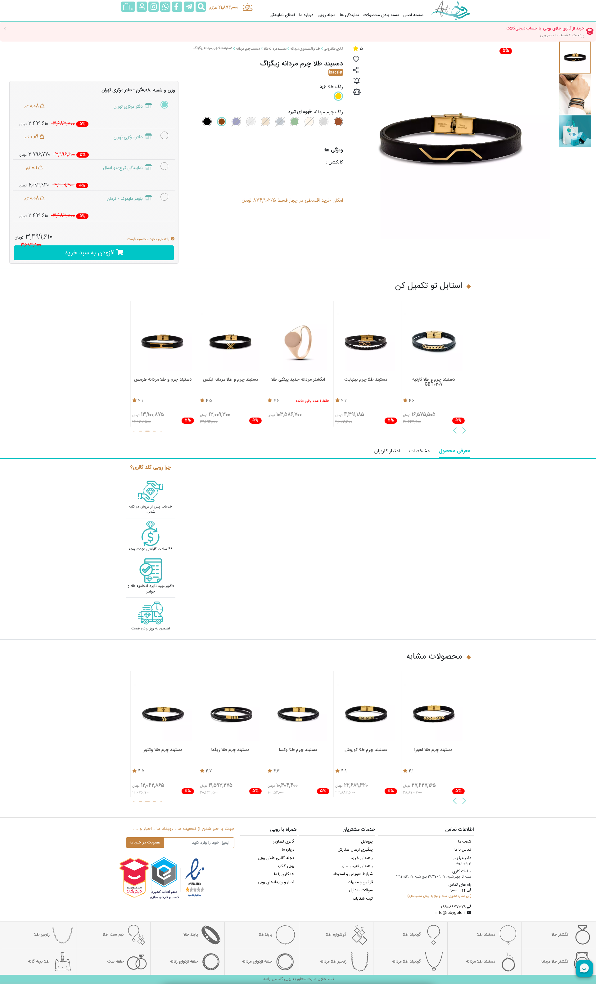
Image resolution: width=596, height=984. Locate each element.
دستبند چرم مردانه (248, 48)
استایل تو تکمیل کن (428, 286)
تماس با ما (462, 850)
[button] (464, 431)
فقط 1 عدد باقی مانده (312, 401)
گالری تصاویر (283, 842)
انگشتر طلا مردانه (554, 962)
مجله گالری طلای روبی (276, 858)
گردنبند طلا (412, 935)
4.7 (209, 771)
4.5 (209, 401)
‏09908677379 (453, 907)
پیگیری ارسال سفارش (355, 850)
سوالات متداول (361, 890)
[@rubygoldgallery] (153, 7)
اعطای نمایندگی (282, 15)
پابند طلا (190, 935)
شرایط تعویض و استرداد (353, 874)
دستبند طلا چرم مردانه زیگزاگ (212, 48)
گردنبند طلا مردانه (406, 962)
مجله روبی (327, 15)
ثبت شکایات (363, 899)
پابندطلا (265, 935)
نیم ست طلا (113, 935)
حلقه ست (115, 962)
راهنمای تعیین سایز (357, 866)
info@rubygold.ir (451, 913)
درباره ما (306, 15)
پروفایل (367, 842)
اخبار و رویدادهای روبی (276, 882)
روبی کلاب (286, 866)
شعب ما (464, 842)
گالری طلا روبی (333, 48)
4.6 (411, 401)
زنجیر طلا (42, 935)
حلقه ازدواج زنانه (184, 962)
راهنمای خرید (362, 858)
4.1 (140, 401)
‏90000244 (458, 890)
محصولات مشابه (434, 656)
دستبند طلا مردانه (480, 962)
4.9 (344, 771)
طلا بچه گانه (39, 962)
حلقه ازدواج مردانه (257, 962)
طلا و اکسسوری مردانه (305, 48)
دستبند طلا (486, 935)
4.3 (344, 401)
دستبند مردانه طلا (275, 48)
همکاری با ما (284, 874)
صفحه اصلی (413, 15)
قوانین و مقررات (360, 882)
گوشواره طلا (336, 935)
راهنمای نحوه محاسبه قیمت (149, 239)
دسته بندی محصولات (381, 15)
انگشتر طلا (560, 935)
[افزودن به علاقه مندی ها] (356, 60)
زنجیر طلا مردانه (333, 962)
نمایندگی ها (349, 15)
